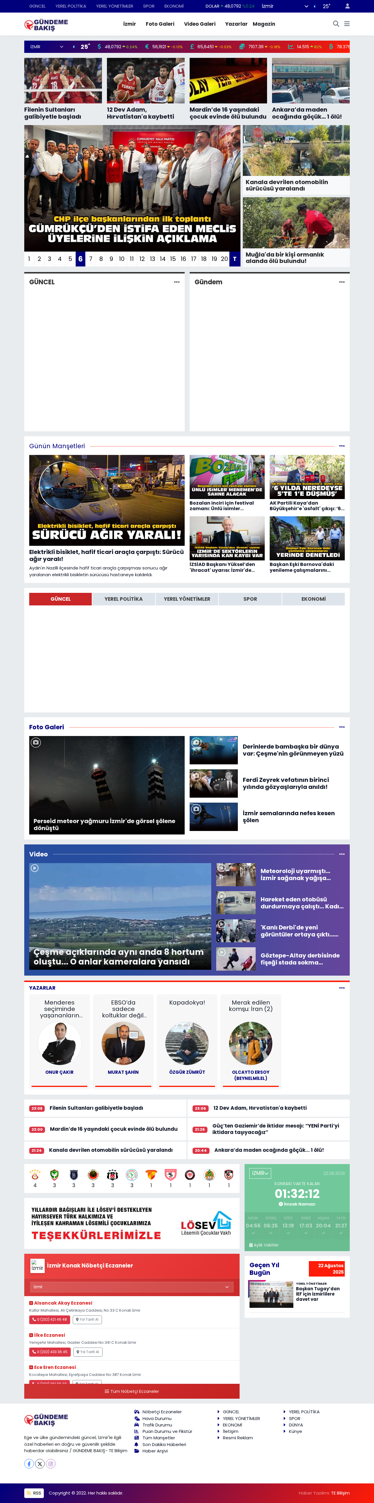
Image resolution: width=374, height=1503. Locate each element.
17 (193, 259)
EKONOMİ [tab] (314, 598)
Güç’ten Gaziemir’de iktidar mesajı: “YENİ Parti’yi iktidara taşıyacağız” (275, 1128)
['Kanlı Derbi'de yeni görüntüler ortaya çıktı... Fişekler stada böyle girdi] (236, 930)
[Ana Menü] (347, 24)
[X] (40, 1464)
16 (183, 259)
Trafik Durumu (157, 1425)
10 (121, 259)
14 (163, 259)
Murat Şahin (123, 1072)
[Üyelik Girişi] (345, 6)
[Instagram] (51, 1464)
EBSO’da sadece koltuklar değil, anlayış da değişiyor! (123, 1009)
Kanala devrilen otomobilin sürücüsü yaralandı (111, 1150)
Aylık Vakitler (266, 1245)
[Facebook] (29, 1464)
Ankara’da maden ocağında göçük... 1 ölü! (269, 1150)
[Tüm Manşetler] (342, 445)
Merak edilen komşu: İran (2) (251, 1005)
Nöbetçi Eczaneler (162, 1412)
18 (204, 259)
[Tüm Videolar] (342, 854)
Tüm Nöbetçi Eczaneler (134, 1391)
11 (132, 259)
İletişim (230, 1431)
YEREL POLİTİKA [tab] (124, 598)
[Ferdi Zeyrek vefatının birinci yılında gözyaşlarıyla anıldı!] (214, 783)
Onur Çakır (59, 1072)
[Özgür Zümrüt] (187, 1043)
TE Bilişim (340, 1493)
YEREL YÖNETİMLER (114, 6)
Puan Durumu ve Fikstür (167, 1431)
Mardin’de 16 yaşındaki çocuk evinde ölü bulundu (114, 1129)
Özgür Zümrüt (187, 1072)
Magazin (264, 23)
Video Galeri (200, 23)
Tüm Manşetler (159, 1438)
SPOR (149, 6)
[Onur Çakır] (60, 1043)
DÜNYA (296, 1425)
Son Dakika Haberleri (164, 1444)
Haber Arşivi (155, 1451)
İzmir (129, 23)
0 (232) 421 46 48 (52, 1319)
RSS (36, 1493)
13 (152, 259)
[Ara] (336, 24)
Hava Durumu (157, 1418)
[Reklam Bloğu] (132, 1223)
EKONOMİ (174, 6)
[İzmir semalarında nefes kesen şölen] (214, 816)
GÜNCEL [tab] (61, 598)
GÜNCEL (37, 6)
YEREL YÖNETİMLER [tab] (187, 598)
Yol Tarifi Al (89, 1319)
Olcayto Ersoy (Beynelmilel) (250, 1075)
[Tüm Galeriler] (342, 726)
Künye (295, 1431)
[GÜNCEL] (177, 281)
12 (142, 259)
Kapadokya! (187, 1002)
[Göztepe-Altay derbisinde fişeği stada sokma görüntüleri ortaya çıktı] (236, 958)
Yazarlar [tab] (42, 987)
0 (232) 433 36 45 (52, 1352)
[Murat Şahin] (123, 1043)
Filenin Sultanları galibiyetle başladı (96, 1107)
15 (173, 259)
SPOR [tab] (250, 598)
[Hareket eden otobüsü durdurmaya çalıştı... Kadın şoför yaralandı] (236, 902)
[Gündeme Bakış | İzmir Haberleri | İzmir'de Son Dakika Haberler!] (46, 24)
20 (224, 259)
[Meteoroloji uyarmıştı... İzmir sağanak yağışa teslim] (236, 874)
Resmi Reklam (238, 1438)
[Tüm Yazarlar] (342, 987)
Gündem (208, 282)
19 (214, 259)
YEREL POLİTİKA (71, 6)
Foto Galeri (160, 23)
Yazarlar (236, 23)
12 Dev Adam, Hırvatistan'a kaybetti (260, 1107)
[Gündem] (342, 281)
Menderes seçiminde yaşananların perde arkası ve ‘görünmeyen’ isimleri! (59, 1009)
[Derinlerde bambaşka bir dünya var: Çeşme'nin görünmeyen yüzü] (214, 749)
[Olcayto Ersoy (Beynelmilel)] (251, 1043)
